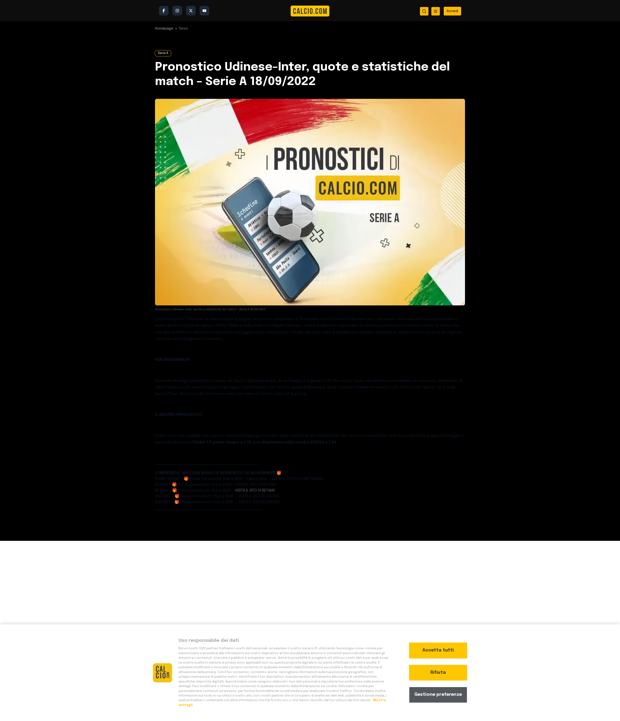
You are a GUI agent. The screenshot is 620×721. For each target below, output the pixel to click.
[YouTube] (204, 11)
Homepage (164, 28)
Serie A (163, 53)
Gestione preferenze (438, 694)
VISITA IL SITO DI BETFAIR (255, 485)
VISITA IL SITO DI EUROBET (259, 502)
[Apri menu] (435, 11)
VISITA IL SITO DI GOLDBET (259, 496)
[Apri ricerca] (424, 11)
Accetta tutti (438, 650)
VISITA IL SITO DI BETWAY (255, 490)
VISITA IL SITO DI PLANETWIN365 (297, 479)
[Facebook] (164, 11)
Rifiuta (438, 672)
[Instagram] (177, 11)
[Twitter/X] (191, 11)
